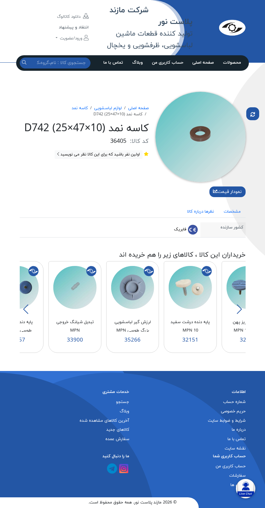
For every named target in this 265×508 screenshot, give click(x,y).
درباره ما (239, 430)
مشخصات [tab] (232, 212)
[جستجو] (25, 63)
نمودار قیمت (229, 192)
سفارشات (237, 476)
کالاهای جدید (117, 430)
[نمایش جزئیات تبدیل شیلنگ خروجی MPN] (75, 287)
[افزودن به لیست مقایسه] (252, 113)
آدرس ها (238, 485)
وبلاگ (137, 63)
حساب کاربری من (167, 63)
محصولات (232, 63)
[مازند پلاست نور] (219, 27)
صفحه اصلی (203, 63)
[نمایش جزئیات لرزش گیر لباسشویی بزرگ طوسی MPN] (132, 287)
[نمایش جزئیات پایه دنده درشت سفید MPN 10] (190, 287)
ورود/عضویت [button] (71, 38)
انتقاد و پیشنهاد (74, 27)
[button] (239, 309)
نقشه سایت (235, 448)
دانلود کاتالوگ (69, 17)
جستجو (122, 402)
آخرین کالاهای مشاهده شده (104, 421)
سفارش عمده (117, 439)
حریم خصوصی (233, 411)
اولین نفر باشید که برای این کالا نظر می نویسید (99, 154)
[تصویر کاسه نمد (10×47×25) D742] (200, 136)
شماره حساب (234, 402)
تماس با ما (113, 63)
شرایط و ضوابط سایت (227, 421)
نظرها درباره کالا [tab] (200, 212)
